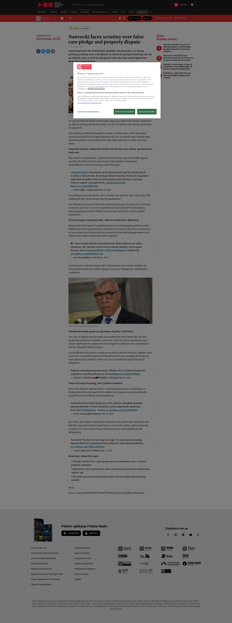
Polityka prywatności (96, 89)
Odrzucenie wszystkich (124, 112)
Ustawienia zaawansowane (88, 111)
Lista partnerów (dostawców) (89, 103)
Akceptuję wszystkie (147, 112)
